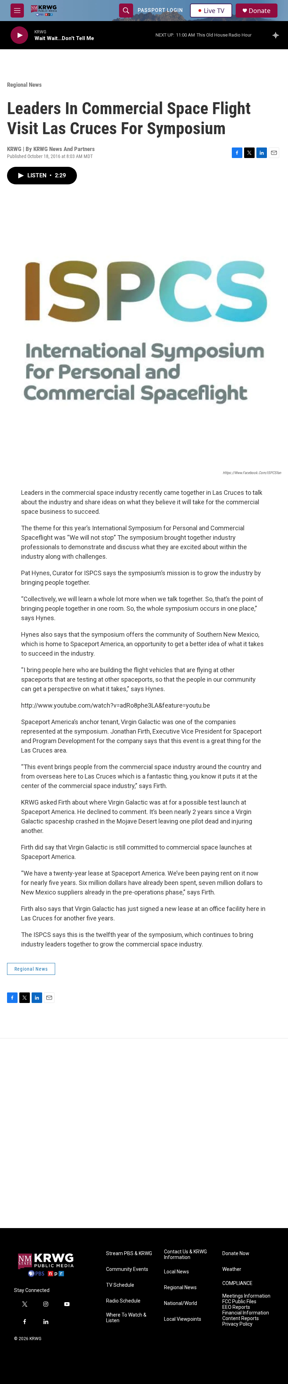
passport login (160, 10)
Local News (176, 1271)
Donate (259, 10)
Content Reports (240, 1318)
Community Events (127, 1269)
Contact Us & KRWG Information (185, 1254)
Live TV (214, 10)
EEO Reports (236, 1307)
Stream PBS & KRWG (129, 1253)
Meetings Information (246, 1296)
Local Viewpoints (182, 1319)
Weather (231, 1269)
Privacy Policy (237, 1324)
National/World (180, 1303)
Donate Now (235, 1253)
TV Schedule (120, 1285)
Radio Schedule (123, 1301)
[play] (19, 35)
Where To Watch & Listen (126, 1317)
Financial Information (245, 1313)
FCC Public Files (239, 1301)
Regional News (24, 84)
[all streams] (277, 35)
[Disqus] (144, 1133)
